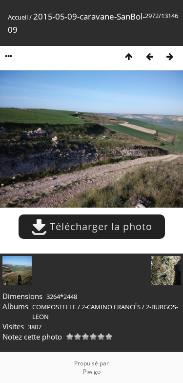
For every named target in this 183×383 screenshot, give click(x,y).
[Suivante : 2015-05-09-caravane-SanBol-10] (170, 56)
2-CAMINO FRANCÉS (111, 306)
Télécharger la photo (99, 226)
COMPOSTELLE (54, 306)
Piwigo (92, 371)
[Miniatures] (129, 56)
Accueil (18, 17)
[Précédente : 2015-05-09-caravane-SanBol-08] (149, 56)
